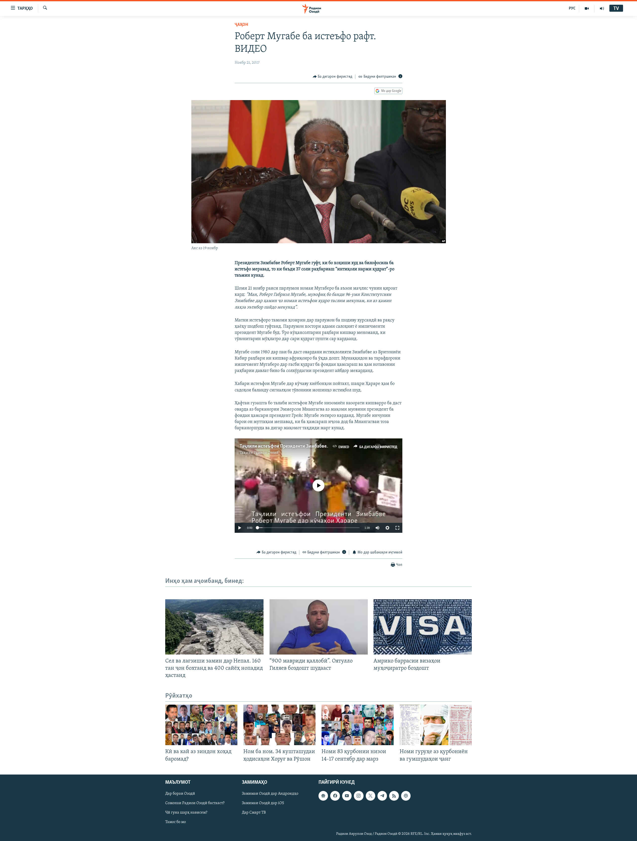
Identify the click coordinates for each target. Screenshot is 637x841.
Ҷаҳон (241, 25)
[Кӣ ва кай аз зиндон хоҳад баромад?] (201, 725)
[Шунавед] (601, 8)
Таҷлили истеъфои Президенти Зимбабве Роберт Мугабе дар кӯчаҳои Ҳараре (320, 446)
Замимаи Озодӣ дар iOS (263, 803)
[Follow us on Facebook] (335, 795)
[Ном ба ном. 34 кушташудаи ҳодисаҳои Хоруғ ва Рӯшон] (279, 725)
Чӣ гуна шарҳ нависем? (186, 813)
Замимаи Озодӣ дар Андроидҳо (270, 794)
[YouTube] (586, 8)
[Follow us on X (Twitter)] (370, 795)
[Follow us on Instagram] (358, 795)
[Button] (333, 76)
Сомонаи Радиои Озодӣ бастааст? (194, 803)
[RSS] (394, 795)
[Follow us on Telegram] (382, 795)
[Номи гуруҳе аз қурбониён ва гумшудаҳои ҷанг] (436, 725)
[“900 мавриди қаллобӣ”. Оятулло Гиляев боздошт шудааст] (318, 627)
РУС (572, 8)
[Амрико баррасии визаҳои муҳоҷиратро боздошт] (422, 627)
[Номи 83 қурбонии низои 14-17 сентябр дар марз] (357, 725)
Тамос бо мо (175, 822)
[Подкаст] (406, 795)
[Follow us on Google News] (323, 795)
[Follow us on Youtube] (347, 795)
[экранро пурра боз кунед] (397, 528)
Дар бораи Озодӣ (180, 794)
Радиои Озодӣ (266, 453)
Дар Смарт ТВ (254, 813)
